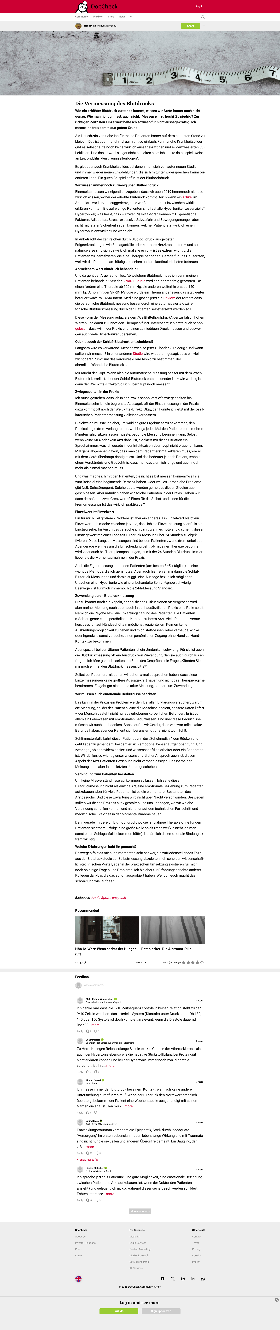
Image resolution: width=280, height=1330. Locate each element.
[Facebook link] (162, 1278)
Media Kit (134, 1236)
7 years (199, 1000)
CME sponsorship (139, 1261)
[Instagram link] (183, 1278)
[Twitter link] (173, 1278)
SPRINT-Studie (133, 281)
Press (78, 1249)
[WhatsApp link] (203, 1278)
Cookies (196, 1255)
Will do (119, 1311)
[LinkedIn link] (193, 1278)
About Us (80, 1236)
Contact (196, 1236)
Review (169, 298)
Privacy (196, 1249)
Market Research (139, 1255)
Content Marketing (140, 1249)
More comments (140, 1211)
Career (78, 1255)
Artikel (187, 197)
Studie (138, 354)
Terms (195, 1242)
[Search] (202, 17)
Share (190, 25)
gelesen (81, 329)
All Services (136, 1268)
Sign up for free (161, 1311)
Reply (80, 1031)
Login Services (137, 1242)
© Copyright (81, 962)
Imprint (196, 1261)
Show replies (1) (88, 1159)
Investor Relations (85, 1242)
